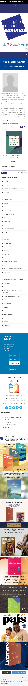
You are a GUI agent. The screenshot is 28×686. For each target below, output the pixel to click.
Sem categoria (7, 303)
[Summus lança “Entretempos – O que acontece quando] (14, 656)
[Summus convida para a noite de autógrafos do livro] (14, 514)
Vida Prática (7, 325)
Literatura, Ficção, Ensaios (10, 261)
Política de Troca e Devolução (10, 426)
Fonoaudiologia (7, 243)
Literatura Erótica (8, 257)
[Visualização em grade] (21, 127)
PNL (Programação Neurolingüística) (13, 268)
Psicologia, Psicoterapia (10, 276)
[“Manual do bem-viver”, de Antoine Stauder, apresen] (14, 485)
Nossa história (6, 5)
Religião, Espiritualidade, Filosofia (12, 296)
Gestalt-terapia (7, 247)
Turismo (6, 321)
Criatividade (7, 221)
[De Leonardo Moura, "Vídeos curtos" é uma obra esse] (14, 542)
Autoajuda (6, 192)
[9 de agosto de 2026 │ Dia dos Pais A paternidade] (14, 628)
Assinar (13, 369)
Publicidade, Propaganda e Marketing (13, 279)
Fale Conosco (11, 8)
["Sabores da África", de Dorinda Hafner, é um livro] (14, 571)
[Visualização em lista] (24, 127)
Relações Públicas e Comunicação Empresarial (11, 291)
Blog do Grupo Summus (19, 8)
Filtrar (4, 172)
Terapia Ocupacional (9, 314)
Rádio (5, 287)
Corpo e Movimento (9, 214)
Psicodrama (7, 272)
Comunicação (7, 210)
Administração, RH (8, 181)
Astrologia (6, 185)
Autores (10, 66)
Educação (6, 232)
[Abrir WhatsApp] (24, 682)
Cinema (6, 203)
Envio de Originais (14, 5)
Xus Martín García (14, 158)
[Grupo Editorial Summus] (14, 27)
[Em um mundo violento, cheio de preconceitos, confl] (14, 457)
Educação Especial (8, 236)
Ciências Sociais (8, 199)
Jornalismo (6, 250)
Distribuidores (21, 5)
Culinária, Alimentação (9, 225)
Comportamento (8, 207)
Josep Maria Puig (14, 157)
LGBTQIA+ (6, 254)
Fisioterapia (6, 239)
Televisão (6, 307)
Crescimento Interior (9, 217)
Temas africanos (8, 310)
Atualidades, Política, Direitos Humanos (13, 188)
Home (5, 66)
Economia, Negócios (9, 228)
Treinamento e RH (8, 318)
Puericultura (7, 283)
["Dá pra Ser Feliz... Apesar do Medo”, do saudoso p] (14, 599)
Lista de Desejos (9, 11)
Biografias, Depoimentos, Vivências (12, 196)
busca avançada (24, 51)
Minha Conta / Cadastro (13, 417)
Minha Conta (17, 11)
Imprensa (5, 8)
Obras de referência (9, 265)
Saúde (5, 300)
